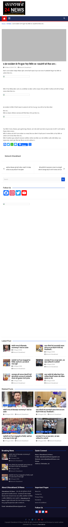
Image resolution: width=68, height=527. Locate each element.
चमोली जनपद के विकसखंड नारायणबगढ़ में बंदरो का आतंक (20, 347)
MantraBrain (41, 524)
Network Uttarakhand (25, 67)
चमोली (14, 405)
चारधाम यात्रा (15, 431)
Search (63, 179)
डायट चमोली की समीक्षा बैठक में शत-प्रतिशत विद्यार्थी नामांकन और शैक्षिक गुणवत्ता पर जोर (54, 376)
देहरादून (42, 431)
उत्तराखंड (5, 405)
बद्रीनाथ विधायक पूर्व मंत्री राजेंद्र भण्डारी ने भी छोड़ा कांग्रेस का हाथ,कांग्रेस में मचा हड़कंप (18, 169)
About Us (37, 491)
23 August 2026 (50, 364)
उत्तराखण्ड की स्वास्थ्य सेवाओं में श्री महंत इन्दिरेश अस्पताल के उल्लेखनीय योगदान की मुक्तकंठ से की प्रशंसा (22, 376)
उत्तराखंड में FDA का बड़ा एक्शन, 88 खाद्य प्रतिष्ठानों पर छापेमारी (54, 361)
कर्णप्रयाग (10, 405)
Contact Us (38, 494)
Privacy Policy (39, 497)
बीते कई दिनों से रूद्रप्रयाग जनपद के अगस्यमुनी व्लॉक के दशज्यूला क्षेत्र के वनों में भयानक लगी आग (50, 169)
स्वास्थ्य (50, 431)
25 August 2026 (17, 350)
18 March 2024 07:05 (10, 67)
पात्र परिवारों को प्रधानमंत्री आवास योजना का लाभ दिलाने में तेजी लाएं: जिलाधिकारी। (54, 347)
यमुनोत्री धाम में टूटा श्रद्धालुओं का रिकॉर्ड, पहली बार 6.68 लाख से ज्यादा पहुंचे (21, 362)
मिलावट (46, 431)
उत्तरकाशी (5, 431)
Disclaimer (38, 500)
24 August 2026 (17, 366)
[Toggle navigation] (9, 18)
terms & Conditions (40, 502)
